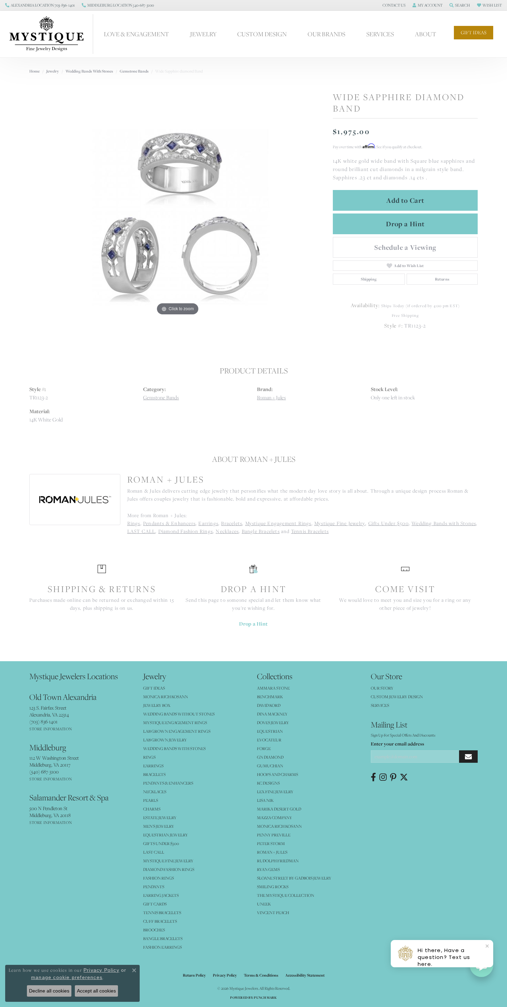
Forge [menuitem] (264, 748)
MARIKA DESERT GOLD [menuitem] (279, 809)
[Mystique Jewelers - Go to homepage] (50, 34)
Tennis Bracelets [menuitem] (162, 912)
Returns (442, 279)
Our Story (382, 688)
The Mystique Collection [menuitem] (285, 895)
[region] (177, 213)
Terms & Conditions (261, 975)
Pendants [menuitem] (153, 887)
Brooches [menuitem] (154, 930)
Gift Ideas (473, 32)
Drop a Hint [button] (405, 223)
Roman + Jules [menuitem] (272, 852)
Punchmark (265, 997)
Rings (133, 523)
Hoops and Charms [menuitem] (277, 774)
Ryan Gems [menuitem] (268, 869)
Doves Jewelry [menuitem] (273, 722)
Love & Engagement (136, 34)
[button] (393, 5)
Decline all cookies (49, 991)
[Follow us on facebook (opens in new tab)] (373, 777)
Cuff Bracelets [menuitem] (160, 921)
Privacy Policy (225, 975)
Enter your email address (397, 744)
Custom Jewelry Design (397, 697)
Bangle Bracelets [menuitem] (162, 938)
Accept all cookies (96, 991)
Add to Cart (405, 200)
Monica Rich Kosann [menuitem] (279, 826)
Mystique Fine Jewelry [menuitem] (168, 861)
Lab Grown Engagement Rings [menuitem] (176, 731)
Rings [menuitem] (149, 757)
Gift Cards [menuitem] (155, 904)
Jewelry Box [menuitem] (156, 705)
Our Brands (326, 34)
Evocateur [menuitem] (269, 740)
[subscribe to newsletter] (468, 756)
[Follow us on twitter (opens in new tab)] (404, 777)
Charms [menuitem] (151, 809)
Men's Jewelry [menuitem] (158, 826)
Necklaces (227, 531)
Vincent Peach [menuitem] (273, 912)
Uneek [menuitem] (264, 904)
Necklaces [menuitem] (154, 792)
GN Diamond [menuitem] (270, 757)
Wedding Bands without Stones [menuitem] (179, 714)
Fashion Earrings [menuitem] (162, 947)
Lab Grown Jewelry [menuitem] (165, 740)
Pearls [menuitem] (150, 800)
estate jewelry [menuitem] (160, 817)
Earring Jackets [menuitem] (161, 895)
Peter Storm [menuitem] (271, 843)
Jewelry (203, 34)
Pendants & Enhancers (169, 523)
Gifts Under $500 (388, 523)
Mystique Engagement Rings (278, 523)
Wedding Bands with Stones (89, 71)
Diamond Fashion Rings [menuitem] (168, 869)
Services (380, 34)
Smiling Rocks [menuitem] (272, 887)
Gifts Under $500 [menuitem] (161, 843)
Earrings (208, 523)
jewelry (52, 71)
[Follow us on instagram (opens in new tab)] (383, 777)
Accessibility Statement (305, 975)
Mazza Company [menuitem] (274, 817)
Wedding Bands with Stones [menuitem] (174, 748)
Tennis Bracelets (310, 531)
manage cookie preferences (66, 977)
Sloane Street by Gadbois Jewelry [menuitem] (294, 878)
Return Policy (194, 975)
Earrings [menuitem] (153, 766)
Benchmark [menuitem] (270, 697)
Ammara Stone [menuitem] (273, 688)
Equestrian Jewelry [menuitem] (165, 835)
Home (34, 71)
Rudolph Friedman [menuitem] (278, 861)
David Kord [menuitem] (268, 705)
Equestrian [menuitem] (270, 731)
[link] (40, 5)
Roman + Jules (271, 397)
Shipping (369, 279)
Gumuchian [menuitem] (270, 766)
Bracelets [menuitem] (154, 774)
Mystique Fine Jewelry (339, 523)
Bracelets (231, 523)
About (425, 34)
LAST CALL (141, 531)
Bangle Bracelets (261, 531)
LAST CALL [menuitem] (153, 852)
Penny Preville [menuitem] (273, 835)
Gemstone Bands (134, 71)
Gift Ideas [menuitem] (154, 688)
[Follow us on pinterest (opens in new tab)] (393, 777)
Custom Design (262, 34)
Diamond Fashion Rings (185, 531)
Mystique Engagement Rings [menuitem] (175, 722)
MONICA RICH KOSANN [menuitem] (165, 697)
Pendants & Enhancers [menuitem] (168, 783)
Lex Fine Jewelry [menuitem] (275, 792)
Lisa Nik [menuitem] (265, 800)
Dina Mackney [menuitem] (272, 714)
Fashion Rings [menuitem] (158, 878)
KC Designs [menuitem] (268, 783)
